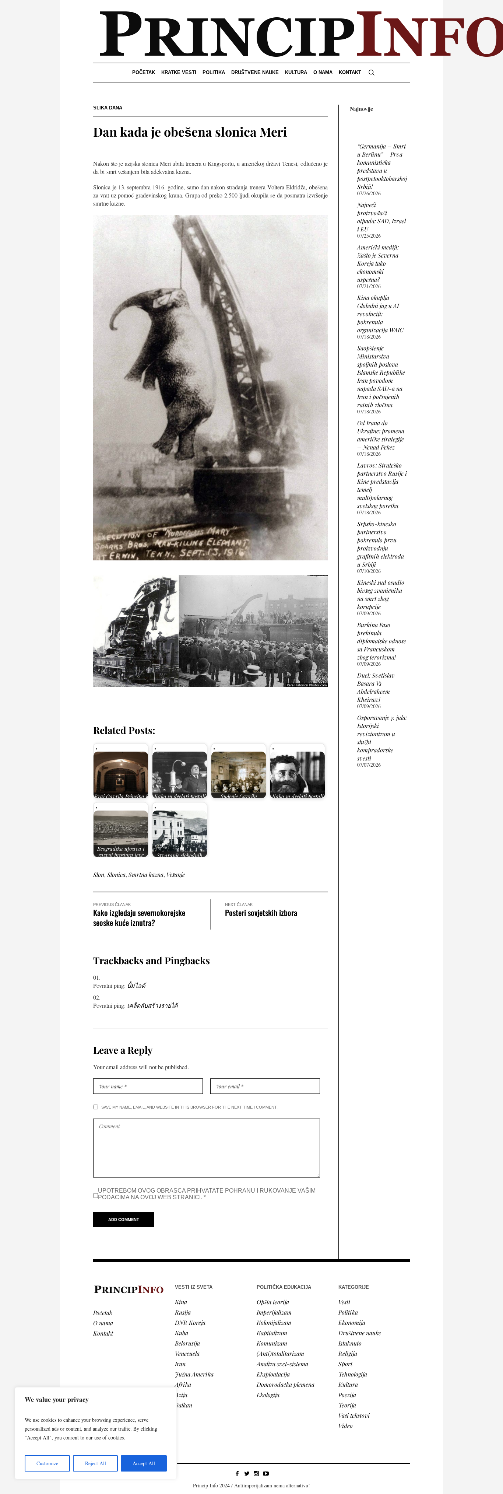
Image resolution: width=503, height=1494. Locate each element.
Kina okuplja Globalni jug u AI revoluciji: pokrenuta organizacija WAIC (380, 314)
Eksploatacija (273, 1374)
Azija (181, 1395)
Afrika (183, 1384)
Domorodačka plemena (285, 1384)
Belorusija (187, 1343)
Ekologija (268, 1395)
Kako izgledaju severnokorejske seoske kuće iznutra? (139, 917)
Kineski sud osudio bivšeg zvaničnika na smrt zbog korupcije (380, 594)
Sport (345, 1364)
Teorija (347, 1405)
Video (345, 1426)
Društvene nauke (359, 1333)
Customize (47, 1463)
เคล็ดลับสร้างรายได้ (152, 1005)
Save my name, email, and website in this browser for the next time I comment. (189, 1107)
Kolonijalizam (274, 1322)
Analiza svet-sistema (282, 1364)
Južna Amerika (194, 1374)
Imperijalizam (274, 1312)
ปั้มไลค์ (136, 985)
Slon (98, 874)
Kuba (181, 1333)
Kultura (348, 1384)
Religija (347, 1353)
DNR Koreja (190, 1322)
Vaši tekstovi (354, 1415)
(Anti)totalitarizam (280, 1353)
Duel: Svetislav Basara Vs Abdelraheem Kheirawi (376, 687)
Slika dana (107, 108)
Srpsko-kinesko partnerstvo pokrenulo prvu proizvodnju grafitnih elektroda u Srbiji (380, 544)
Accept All (144, 1463)
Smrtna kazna (146, 874)
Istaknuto (350, 1343)
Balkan (183, 1405)
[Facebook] (237, 1473)
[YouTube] (265, 1473)
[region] (96, 1433)
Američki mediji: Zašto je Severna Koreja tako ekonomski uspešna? (378, 263)
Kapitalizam (272, 1333)
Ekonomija (351, 1322)
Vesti (344, 1302)
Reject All (95, 1463)
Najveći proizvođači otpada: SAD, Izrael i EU (381, 217)
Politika (348, 1312)
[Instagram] (256, 1473)
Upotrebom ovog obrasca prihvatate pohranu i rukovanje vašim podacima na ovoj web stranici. (207, 1193)
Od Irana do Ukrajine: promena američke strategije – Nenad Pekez (380, 435)
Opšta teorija (273, 1302)
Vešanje (175, 874)
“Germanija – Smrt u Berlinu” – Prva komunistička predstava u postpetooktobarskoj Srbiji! (382, 166)
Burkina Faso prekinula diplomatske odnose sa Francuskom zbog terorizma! (381, 641)
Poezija (347, 1395)
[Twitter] (246, 1473)
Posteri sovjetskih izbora (261, 912)
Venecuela (187, 1353)
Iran (180, 1364)
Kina (181, 1302)
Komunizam (272, 1343)
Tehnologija (352, 1374)
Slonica (116, 874)
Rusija (183, 1312)
